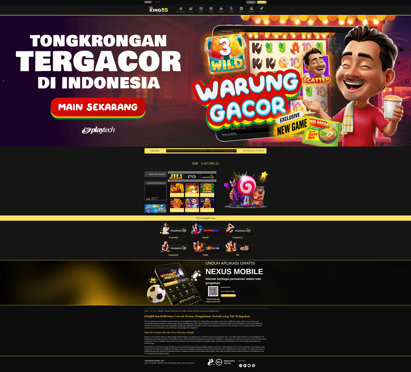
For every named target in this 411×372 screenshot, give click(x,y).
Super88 (205, 237)
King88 (199, 321)
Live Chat (148, 2)
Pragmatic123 (238, 237)
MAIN (177, 190)
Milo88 (205, 255)
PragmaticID (173, 255)
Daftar (261, 2)
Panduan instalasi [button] (228, 295)
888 (237, 255)
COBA (177, 185)
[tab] (176, 176)
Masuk (251, 2)
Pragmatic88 (173, 237)
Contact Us (158, 2)
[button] (3, 81)
